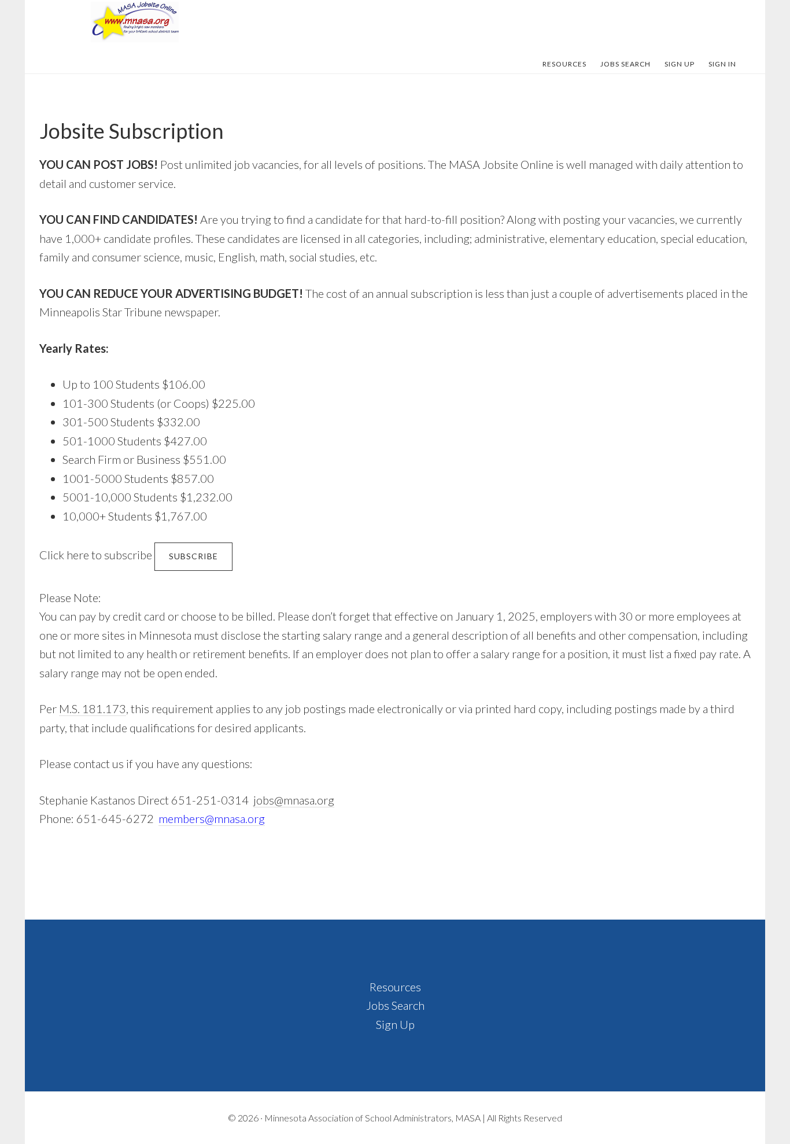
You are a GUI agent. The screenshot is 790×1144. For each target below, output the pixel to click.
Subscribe (193, 556)
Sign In (722, 64)
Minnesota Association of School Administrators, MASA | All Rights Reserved (413, 1117)
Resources (395, 987)
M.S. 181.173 (92, 708)
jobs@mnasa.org (293, 800)
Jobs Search (395, 1005)
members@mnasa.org (211, 818)
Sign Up (395, 1024)
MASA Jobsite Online (135, 22)
